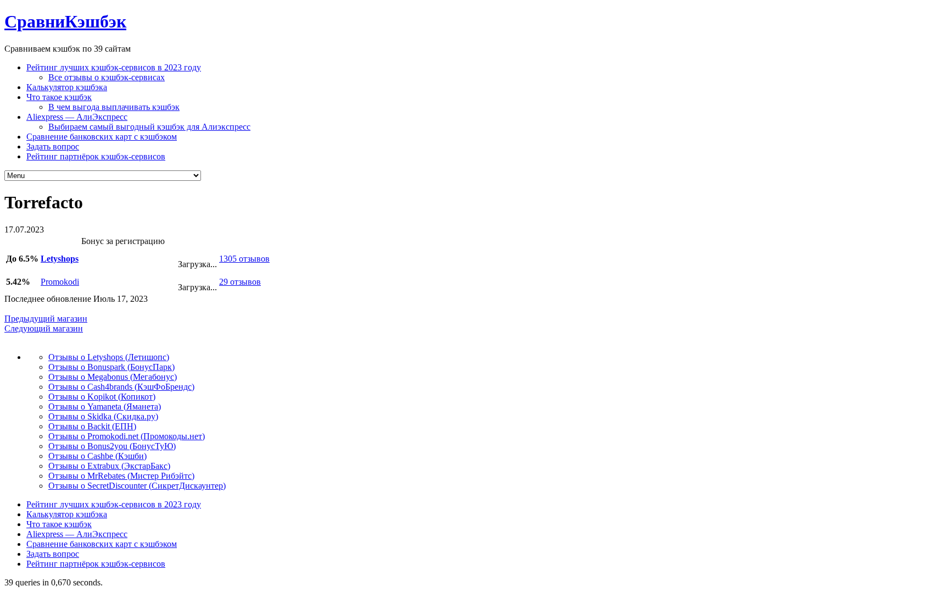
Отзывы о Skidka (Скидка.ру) (103, 416)
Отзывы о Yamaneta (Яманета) (104, 406)
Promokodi (60, 281)
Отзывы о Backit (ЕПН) (92, 426)
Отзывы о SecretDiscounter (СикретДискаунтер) (137, 485)
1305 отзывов (244, 258)
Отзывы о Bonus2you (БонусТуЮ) (112, 446)
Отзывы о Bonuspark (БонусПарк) (111, 367)
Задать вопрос (52, 146)
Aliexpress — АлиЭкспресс (76, 116)
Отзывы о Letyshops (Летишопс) (108, 357)
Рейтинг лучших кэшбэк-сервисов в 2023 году (113, 67)
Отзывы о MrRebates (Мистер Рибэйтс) (121, 475)
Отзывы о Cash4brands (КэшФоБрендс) (121, 386)
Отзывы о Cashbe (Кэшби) (97, 456)
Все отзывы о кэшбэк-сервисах (106, 77)
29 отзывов (240, 281)
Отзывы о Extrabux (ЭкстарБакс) (109, 466)
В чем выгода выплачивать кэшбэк (114, 107)
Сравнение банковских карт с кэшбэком (101, 136)
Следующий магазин (43, 328)
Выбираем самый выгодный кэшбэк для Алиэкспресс (149, 126)
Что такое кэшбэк (59, 97)
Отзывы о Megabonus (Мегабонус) (112, 376)
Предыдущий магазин (45, 318)
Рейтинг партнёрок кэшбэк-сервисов (95, 156)
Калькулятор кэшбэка (66, 87)
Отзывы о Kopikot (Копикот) (101, 396)
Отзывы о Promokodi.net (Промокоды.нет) (126, 436)
